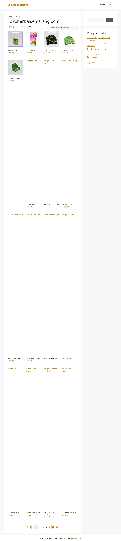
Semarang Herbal (18, 4)
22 (53, 527)
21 (50, 527)
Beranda (102, 5)
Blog (110, 5)
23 (57, 527)
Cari (88, 16)
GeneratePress (76, 538)
